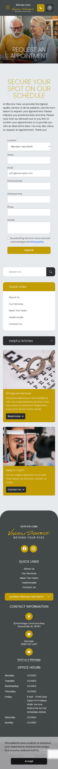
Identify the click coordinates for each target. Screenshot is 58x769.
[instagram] (33, 548)
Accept (29, 761)
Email (10, 167)
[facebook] (24, 548)
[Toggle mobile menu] (8, 7)
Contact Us (15, 324)
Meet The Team (18, 310)
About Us (14, 297)
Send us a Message (29, 660)
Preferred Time (14, 194)
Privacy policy (37, 241)
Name (10, 154)
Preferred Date (14, 181)
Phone (10, 207)
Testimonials (16, 317)
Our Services (16, 304)
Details (11, 220)
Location (11, 140)
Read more (14, 416)
